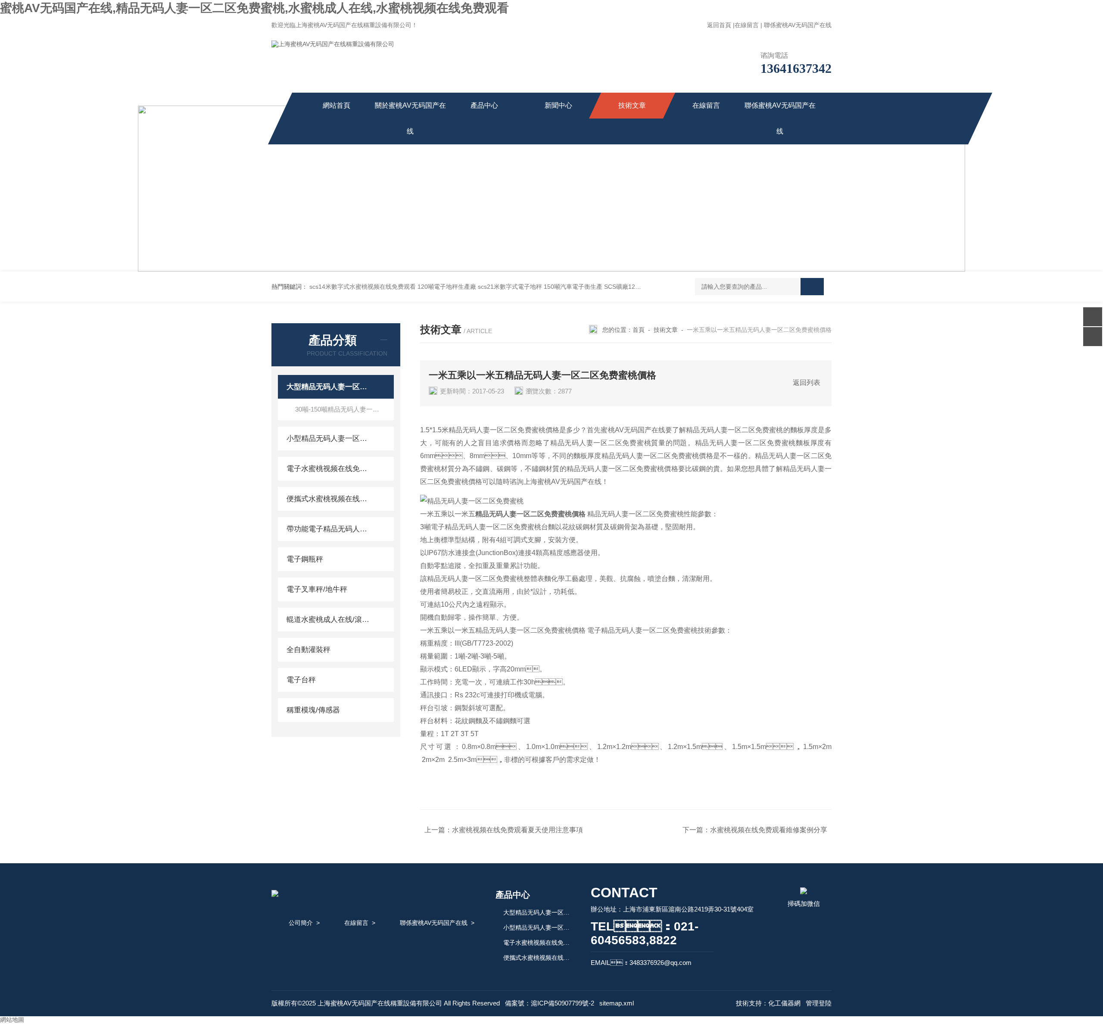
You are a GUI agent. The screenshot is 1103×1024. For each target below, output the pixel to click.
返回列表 (806, 382)
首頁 (639, 329)
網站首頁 (336, 105)
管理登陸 (819, 1003)
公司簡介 (301, 922)
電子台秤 (301, 680)
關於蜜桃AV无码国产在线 (410, 118)
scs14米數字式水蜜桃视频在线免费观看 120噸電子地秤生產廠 (392, 286)
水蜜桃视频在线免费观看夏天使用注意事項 (517, 830)
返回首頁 (719, 25)
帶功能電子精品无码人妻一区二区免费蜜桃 (329, 529)
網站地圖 (12, 1019)
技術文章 (632, 105)
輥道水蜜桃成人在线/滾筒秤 (329, 619)
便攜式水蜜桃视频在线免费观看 (329, 499)
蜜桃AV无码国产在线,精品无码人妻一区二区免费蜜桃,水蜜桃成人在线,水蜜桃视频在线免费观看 (254, 8)
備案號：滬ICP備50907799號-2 (549, 1003)
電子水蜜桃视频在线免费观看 (329, 469)
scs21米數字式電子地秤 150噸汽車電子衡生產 (540, 286)
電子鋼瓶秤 (305, 559)
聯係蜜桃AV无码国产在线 (798, 25)
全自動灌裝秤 (308, 650)
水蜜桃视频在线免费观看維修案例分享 (768, 830)
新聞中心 (558, 105)
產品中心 (484, 105)
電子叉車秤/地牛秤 (317, 589)
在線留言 (747, 25)
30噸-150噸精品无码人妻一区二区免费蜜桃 (344, 409)
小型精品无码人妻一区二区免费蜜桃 (329, 438)
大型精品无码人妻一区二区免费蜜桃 (329, 387)
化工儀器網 (784, 1003)
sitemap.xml (616, 1003)
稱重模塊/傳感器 (313, 710)
